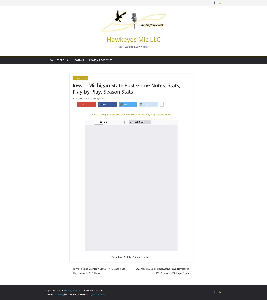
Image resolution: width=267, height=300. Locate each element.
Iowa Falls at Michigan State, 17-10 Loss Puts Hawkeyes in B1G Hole (99, 271)
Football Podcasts (100, 60)
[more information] (161, 104)
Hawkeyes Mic (99, 98)
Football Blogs (80, 78)
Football (78, 60)
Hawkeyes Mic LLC (133, 39)
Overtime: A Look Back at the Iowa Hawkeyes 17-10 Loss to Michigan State (162, 271)
